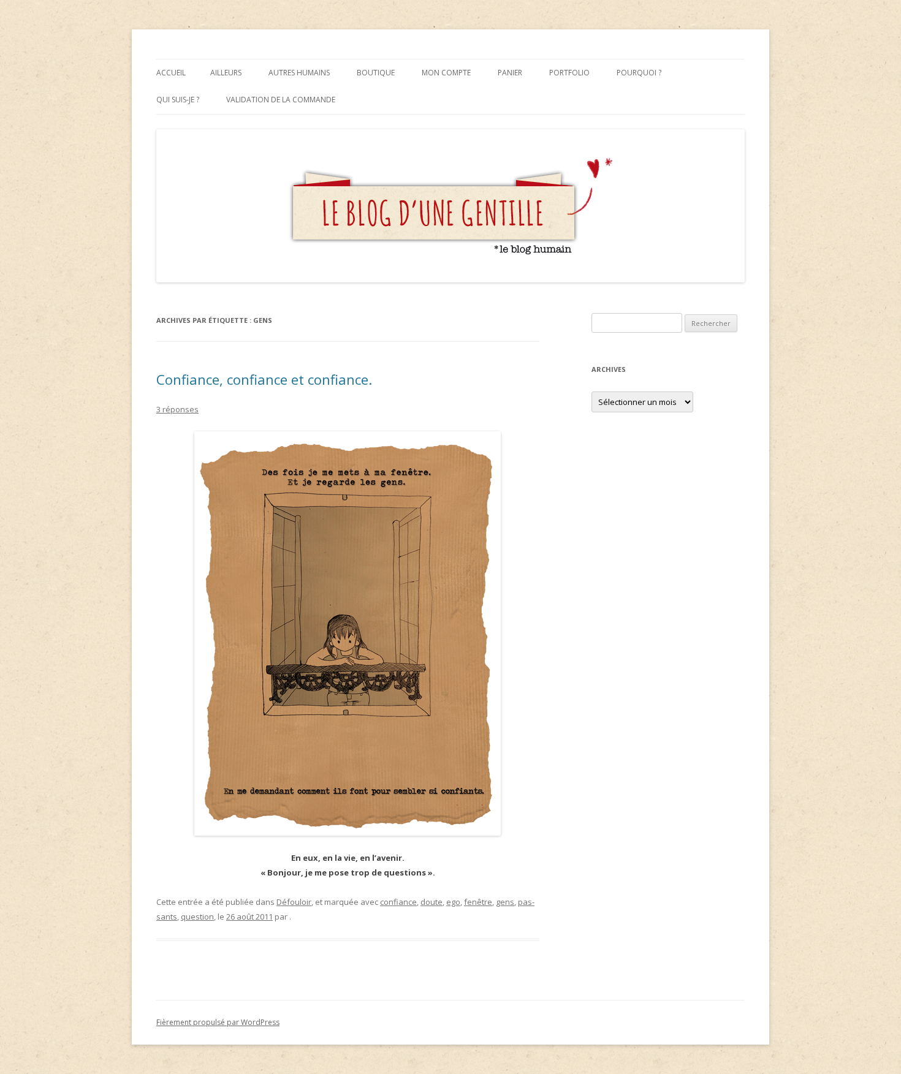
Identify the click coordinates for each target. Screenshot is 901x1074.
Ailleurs (225, 72)
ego (453, 901)
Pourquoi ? (639, 72)
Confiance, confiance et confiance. (264, 379)
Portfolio (569, 72)
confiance (398, 901)
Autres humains (299, 72)
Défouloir (293, 901)
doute (431, 901)
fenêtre (478, 901)
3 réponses (177, 409)
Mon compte (446, 72)
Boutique (376, 72)
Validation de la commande (280, 99)
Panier (510, 72)
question (197, 916)
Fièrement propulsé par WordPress (217, 1022)
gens (505, 901)
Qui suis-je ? (177, 99)
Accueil (171, 72)
